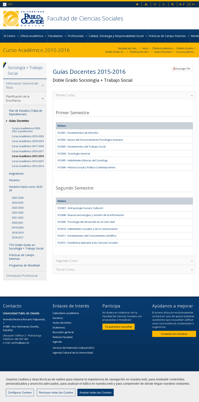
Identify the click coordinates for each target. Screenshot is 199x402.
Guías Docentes (163, 52)
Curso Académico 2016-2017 (28, 151)
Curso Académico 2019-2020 (28, 136)
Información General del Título (22, 85)
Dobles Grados (184, 48)
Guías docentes (62, 322)
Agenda (57, 341)
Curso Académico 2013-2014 (28, 166)
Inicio (145, 48)
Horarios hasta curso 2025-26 (26, 188)
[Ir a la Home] (25, 18)
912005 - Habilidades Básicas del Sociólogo (83, 160)
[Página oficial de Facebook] (184, 4)
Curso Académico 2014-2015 (28, 161)
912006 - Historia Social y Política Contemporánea (86, 167)
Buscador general (63, 332)
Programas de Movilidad (24, 265)
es (189, 4)
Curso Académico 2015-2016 (186, 52)
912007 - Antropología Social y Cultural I (80, 208)
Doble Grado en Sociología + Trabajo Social (115, 52)
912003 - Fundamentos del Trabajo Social (82, 146)
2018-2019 (18, 232)
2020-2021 (18, 222)
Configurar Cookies (20, 392)
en (193, 4)
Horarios (14, 180)
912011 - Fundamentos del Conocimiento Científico (87, 235)
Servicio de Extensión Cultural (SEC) (73, 347)
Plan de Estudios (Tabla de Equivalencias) (25, 112)
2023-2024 (18, 207)
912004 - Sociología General (74, 153)
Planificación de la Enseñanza (140, 52)
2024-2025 (18, 202)
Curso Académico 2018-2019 (28, 141)
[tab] (25, 85)
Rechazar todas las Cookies (56, 392)
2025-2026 (18, 197)
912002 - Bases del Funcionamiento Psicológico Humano (90, 139)
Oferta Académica (162, 48)
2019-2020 (18, 227)
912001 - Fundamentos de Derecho (78, 132)
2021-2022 (18, 217)
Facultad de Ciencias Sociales (85, 18)
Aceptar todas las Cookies (95, 392)
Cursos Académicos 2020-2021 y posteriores (26, 130)
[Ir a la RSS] (180, 4)
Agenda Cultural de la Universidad (73, 352)
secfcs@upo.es (20, 342)
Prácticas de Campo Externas (21, 256)
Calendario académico (66, 313)
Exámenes (59, 327)
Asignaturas (16, 173)
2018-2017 (18, 237)
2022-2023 (18, 212)
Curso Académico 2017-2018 (28, 146)
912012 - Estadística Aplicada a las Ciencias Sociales (88, 242)
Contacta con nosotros (174, 334)
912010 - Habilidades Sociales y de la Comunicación (88, 229)
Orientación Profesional (22, 275)
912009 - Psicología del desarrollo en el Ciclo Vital (86, 222)
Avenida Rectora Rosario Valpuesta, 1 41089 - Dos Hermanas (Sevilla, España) (24, 325)
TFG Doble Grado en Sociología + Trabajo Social (26, 246)
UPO (9, 4)
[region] (99, 386)
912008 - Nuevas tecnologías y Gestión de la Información (91, 215)
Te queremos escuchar (118, 326)
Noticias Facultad (62, 337)
